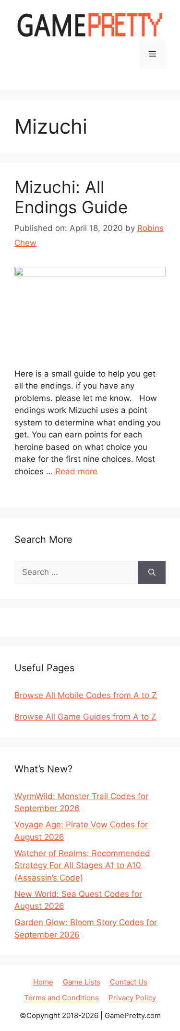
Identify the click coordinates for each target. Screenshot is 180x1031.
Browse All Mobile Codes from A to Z (85, 695)
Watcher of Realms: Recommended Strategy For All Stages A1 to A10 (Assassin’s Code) (82, 865)
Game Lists (81, 981)
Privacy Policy (132, 997)
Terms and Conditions (61, 997)
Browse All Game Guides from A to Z (85, 717)
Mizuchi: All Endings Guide (71, 197)
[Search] (152, 572)
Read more (76, 471)
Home (43, 981)
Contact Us (128, 981)
